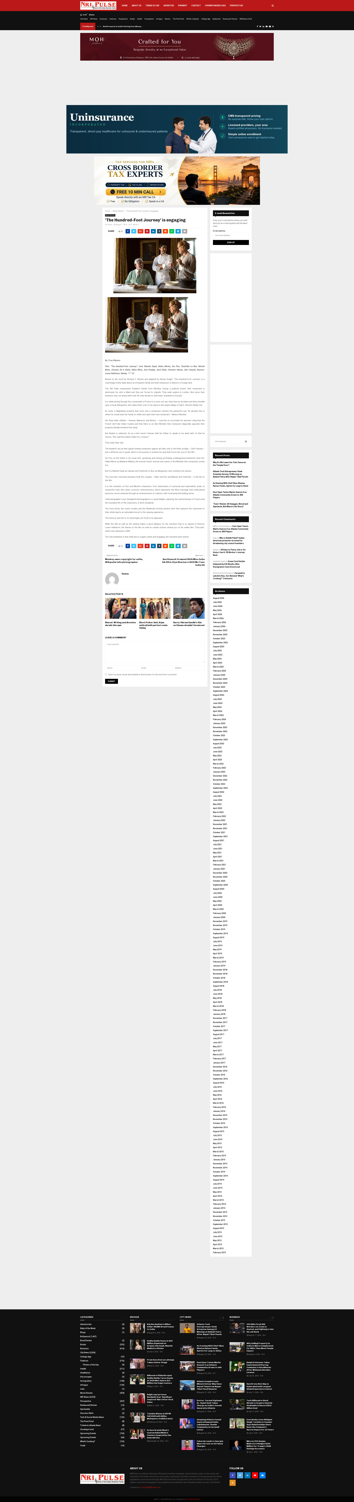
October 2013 (219, 1220)
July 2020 (217, 893)
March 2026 (218, 618)
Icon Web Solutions (192, 1499)
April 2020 (217, 905)
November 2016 (220, 1071)
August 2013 (218, 1228)
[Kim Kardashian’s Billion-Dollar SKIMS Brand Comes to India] (137, 1328)
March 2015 (218, 1151)
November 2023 (220, 731)
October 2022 (219, 784)
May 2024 (217, 707)
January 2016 (219, 1111)
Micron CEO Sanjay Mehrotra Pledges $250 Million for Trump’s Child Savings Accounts (259, 1445)
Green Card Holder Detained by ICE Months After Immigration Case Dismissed (229, 564)
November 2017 (220, 1022)
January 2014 (219, 1208)
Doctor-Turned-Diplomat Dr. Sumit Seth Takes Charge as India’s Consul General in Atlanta (209, 1404)
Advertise (168, 5)
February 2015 (219, 1155)
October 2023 (219, 735)
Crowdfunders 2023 (215, 5)
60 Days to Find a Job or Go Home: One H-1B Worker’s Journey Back (229, 552)
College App (205, 19)
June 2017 (217, 1042)
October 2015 (219, 1123)
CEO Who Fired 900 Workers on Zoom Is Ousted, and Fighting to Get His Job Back (260, 1328)
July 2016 (217, 1087)
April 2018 (217, 1002)
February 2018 (219, 1010)
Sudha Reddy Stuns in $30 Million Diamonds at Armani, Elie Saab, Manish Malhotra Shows (160, 1345)
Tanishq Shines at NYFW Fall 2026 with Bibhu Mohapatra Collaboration (160, 1416)
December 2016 (220, 1067)
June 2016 (217, 1091)
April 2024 (217, 711)
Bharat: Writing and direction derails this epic (120, 624)
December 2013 (220, 1212)
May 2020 (217, 901)
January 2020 (219, 917)
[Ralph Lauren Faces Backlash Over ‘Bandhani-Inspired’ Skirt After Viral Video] (137, 1398)
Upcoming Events (88, 1433)
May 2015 (217, 1143)
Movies (167, 19)
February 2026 (219, 622)
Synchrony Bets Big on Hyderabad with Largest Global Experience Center (259, 1386)
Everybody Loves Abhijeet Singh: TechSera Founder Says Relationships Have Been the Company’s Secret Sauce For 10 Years (260, 1424)
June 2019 (217, 945)
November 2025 (220, 634)
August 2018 (218, 986)
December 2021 (220, 824)
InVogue (159, 19)
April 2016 (217, 1099)
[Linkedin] (263, 26)
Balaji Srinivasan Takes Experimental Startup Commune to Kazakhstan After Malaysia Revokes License (259, 1367)
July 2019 (217, 941)
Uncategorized (87, 1429)
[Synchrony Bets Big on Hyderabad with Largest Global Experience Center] (237, 1388)
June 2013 (217, 1236)
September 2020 (220, 885)
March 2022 (218, 812)
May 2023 (217, 756)
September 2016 (220, 1079)
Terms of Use (152, 5)
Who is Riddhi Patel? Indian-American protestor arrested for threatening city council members (229, 540)
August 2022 (218, 792)
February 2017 (219, 1058)
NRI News (93, 19)
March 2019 (218, 958)
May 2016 (217, 1095)
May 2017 (217, 1046)
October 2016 (219, 1075)
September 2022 (220, 788)
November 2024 (220, 683)
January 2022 (219, 820)
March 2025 (218, 667)
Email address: (219, 231)
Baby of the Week (87, 1328)
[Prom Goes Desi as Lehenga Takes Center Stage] (137, 1364)
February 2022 (219, 816)
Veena (109, 225)
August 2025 (218, 646)
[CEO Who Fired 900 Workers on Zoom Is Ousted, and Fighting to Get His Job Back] (237, 1328)
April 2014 (217, 1196)
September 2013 (220, 1224)
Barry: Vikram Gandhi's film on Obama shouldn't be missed (188, 624)
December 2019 (220, 921)
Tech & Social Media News (92, 1417)
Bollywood (216, 19)
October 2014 (219, 1172)
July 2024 (217, 699)
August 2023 (218, 743)
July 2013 (217, 1232)
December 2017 (220, 1018)
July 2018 (217, 990)
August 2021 (218, 840)
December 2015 (220, 1115)
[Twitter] (260, 26)
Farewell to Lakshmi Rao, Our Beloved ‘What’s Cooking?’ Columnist (229, 576)
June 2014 (217, 1188)
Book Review (86, 1340)
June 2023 (217, 752)
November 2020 (220, 877)
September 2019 (220, 933)
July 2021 (217, 844)
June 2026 (217, 606)
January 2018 (219, 1014)
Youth (82, 1445)
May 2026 (217, 610)
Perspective (236, 5)
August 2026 (218, 598)
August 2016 (218, 1083)
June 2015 (217, 1139)
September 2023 (220, 739)
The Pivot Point (178, 19)
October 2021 (219, 832)
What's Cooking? (87, 1441)
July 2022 (217, 796)
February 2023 (219, 768)
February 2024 (219, 719)
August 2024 (218, 695)
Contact (196, 5)
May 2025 (217, 659)
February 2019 (219, 962)
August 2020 (218, 889)
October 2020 (219, 881)
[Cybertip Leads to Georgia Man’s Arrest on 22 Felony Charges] (187, 1445)
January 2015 (219, 1160)
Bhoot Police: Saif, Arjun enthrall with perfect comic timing (153, 625)
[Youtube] (267, 26)
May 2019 (217, 949)
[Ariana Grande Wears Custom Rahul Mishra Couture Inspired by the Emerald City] (137, 1434)
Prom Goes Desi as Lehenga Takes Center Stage (160, 1361)
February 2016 (219, 1107)
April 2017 (217, 1050)
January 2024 (219, 723)
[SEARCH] (246, 441)
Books (132, 19)
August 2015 (218, 1131)
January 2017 (219, 1063)
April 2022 (217, 808)
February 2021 (219, 865)
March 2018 (218, 1006)
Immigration (149, 19)
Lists (82, 1389)
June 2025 (217, 655)
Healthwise (85, 1373)
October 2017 (219, 1026)
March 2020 (218, 909)
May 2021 (217, 853)
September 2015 (220, 1127)
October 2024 (219, 687)
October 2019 (219, 929)
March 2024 (218, 715)
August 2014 (218, 1180)
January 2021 (219, 869)
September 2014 (220, 1176)
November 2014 (220, 1168)
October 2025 (219, 638)
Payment (182, 5)
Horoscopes (86, 1377)
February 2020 (219, 913)
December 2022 (220, 776)
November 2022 (220, 780)
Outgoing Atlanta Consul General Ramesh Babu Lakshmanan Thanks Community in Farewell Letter (209, 1424)
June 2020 (217, 897)
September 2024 (220, 691)
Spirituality (85, 1409)
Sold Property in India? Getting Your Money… (123, 26)
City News (84, 19)
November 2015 (220, 1119)
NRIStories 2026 (246, 19)
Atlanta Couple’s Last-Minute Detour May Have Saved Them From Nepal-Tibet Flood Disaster (209, 1385)
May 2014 (217, 1192)
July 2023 (217, 748)
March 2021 (218, 861)
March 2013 (218, 1248)
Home (124, 5)
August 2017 (218, 1034)
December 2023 (220, 727)
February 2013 (219, 1252)
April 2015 (217, 1147)
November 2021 (220, 828)
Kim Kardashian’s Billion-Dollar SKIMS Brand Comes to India (160, 1326)
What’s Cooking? (192, 19)
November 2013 (220, 1216)
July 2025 (217, 650)
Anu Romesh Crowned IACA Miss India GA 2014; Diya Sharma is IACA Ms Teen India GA (183, 562)
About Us (136, 5)
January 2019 (219, 966)
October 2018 (219, 978)
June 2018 (217, 994)
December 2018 (220, 970)
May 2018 (217, 998)
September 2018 (220, 982)
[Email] (270, 26)
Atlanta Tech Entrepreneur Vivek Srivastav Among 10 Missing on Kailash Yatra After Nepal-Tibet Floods (230, 474)
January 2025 (219, 675)
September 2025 (220, 642)
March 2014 (218, 1200)
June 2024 (217, 703)
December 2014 (220, 1164)
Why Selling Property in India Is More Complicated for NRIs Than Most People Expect (260, 1347)
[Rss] (273, 26)
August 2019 (218, 937)
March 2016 (218, 1103)
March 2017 (218, 1054)
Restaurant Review (230, 19)
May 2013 (217, 1240)
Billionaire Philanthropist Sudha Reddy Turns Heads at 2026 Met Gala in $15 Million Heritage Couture (160, 1379)
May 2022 (217, 804)
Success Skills (86, 1413)
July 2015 (217, 1135)
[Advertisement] (177, 82)
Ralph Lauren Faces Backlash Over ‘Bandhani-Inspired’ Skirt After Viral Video (160, 1398)
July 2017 (217, 1038)
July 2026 (217, 602)
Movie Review (110, 215)
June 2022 (217, 800)
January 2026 (219, 626)
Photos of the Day (91, 1365)
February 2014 (219, 1204)
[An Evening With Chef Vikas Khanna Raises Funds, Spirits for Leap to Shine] (187, 1350)
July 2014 (217, 1184)
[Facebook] (257, 26)
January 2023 (219, 772)
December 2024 (220, 679)
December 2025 (220, 630)
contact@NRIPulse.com (150, 1487)
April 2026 (217, 614)
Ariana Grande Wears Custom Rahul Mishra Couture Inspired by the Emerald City (159, 1434)
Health (139, 19)
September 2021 (220, 836)
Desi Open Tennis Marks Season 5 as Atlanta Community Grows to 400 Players (230, 495)
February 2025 (219, 671)
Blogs (83, 1332)
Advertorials (86, 1324)
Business (103, 19)
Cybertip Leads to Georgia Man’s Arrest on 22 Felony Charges (210, 1443)
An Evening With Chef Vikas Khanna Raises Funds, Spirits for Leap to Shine (210, 1348)
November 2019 (220, 925)
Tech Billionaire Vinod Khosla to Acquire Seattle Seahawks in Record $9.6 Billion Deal (259, 1404)
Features (113, 19)
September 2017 (220, 1030)
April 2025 (217, 663)
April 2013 (217, 1244)
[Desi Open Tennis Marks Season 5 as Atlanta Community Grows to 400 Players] (187, 1366)
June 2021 (217, 849)
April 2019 (217, 953)
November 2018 (220, 974)
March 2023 (218, 764)
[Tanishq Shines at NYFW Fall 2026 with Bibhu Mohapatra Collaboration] (137, 1417)
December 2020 (220, 873)
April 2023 (217, 760)
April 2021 (217, 857)
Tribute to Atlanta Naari (90, 1425)
